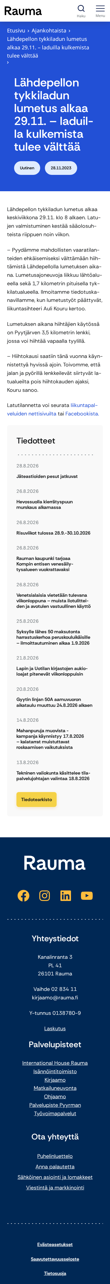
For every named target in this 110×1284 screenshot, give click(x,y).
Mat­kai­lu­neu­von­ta (55, 1088)
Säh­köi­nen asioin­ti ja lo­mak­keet (55, 1177)
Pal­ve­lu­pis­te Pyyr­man (55, 1105)
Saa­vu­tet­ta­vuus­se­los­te (55, 1259)
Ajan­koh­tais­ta (49, 30)
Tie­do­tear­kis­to (36, 799)
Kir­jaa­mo (55, 1079)
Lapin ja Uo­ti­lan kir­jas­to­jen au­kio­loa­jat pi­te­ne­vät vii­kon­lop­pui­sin (52, 671)
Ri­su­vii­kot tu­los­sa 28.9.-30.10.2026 (53, 533)
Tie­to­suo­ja (55, 1273)
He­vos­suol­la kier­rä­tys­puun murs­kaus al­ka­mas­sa (44, 504)
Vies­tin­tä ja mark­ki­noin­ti (55, 1187)
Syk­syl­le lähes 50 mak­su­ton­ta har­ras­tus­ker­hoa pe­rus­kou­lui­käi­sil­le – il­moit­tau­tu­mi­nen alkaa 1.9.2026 (53, 637)
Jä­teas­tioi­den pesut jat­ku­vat (47, 476)
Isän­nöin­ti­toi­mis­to (55, 1071)
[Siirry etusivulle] (23, 10)
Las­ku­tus (55, 1028)
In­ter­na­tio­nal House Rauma (55, 1062)
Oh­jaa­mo (55, 1096)
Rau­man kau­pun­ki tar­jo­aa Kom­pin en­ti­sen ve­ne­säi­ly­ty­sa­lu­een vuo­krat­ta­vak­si (44, 564)
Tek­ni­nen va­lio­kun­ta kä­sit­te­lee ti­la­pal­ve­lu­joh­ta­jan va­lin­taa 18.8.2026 (53, 775)
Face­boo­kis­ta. (82, 413)
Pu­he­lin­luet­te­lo (55, 1156)
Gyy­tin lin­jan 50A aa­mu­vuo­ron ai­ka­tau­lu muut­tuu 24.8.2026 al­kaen (54, 702)
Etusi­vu (16, 30)
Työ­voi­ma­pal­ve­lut (55, 1113)
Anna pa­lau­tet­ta (55, 1166)
